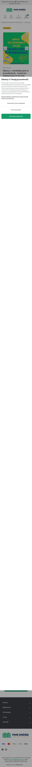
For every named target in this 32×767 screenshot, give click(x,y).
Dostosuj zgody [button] (16, 110)
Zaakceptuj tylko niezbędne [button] (16, 103)
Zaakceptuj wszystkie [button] (16, 116)
